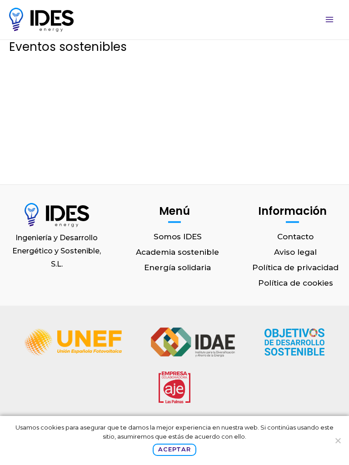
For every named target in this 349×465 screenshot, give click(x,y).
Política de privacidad (295, 267)
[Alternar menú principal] (329, 20)
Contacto (295, 236)
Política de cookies (295, 282)
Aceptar (174, 449)
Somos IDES (178, 236)
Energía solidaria (177, 267)
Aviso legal (295, 252)
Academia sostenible (177, 252)
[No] (337, 440)
